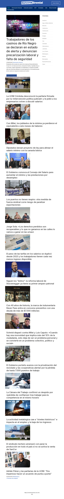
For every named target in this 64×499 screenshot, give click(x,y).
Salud (43, 64)
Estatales (44, 38)
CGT (35, 7)
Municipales (45, 59)
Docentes (44, 33)
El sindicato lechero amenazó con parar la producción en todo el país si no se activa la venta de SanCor (30, 447)
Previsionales (10, 9)
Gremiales (40, 7)
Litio (46, 7)
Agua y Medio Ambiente (47, 23)
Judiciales (44, 48)
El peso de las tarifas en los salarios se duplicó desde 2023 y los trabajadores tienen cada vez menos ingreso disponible (29, 256)
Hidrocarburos (45, 46)
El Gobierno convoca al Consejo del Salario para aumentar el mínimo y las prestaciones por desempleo (29, 175)
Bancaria (44, 25)
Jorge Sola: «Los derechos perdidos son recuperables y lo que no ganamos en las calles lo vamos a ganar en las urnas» (30, 229)
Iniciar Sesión (56, 3)
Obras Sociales (53, 7)
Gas (43, 41)
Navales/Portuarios (46, 61)
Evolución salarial (28, 7)
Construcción (45, 30)
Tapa (8, 7)
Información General (17, 7)
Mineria (44, 56)
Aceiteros (44, 20)
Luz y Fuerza (45, 51)
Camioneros (45, 28)
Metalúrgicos (16, 476)
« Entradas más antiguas (12, 478)
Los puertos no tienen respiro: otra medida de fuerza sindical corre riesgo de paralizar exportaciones (28, 202)
